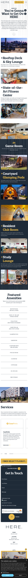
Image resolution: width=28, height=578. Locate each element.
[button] (5, 453)
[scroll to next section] (14, 34)
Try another (10, 502)
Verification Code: (6, 498)
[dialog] (14, 568)
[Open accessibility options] (25, 10)
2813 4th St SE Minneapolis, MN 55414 (14, 539)
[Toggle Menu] (26, 2)
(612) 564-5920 (14, 534)
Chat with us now (14, 543)
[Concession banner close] (26, 549)
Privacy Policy (3, 571)
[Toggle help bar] (25, 6)
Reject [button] (20, 575)
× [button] (26, 560)
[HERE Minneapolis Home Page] (5, 2)
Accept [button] (7, 575)
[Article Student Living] (14, 550)
